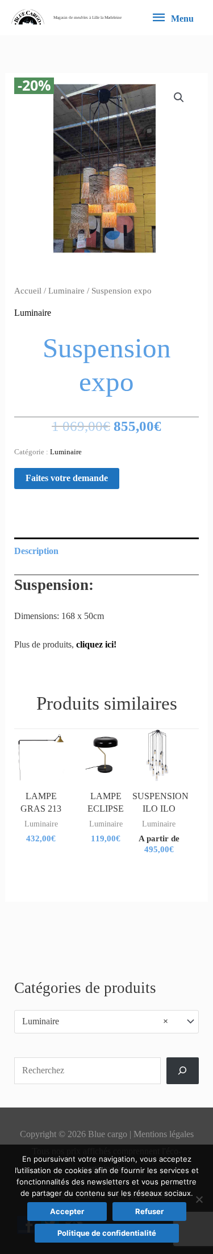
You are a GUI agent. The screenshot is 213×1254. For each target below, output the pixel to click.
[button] (179, 97)
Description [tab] (36, 550)
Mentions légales (163, 1134)
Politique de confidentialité (106, 1232)
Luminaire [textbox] (95, 1021)
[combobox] (106, 1021)
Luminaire (66, 290)
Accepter (67, 1211)
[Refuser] (198, 1199)
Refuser (149, 1211)
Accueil (27, 290)
